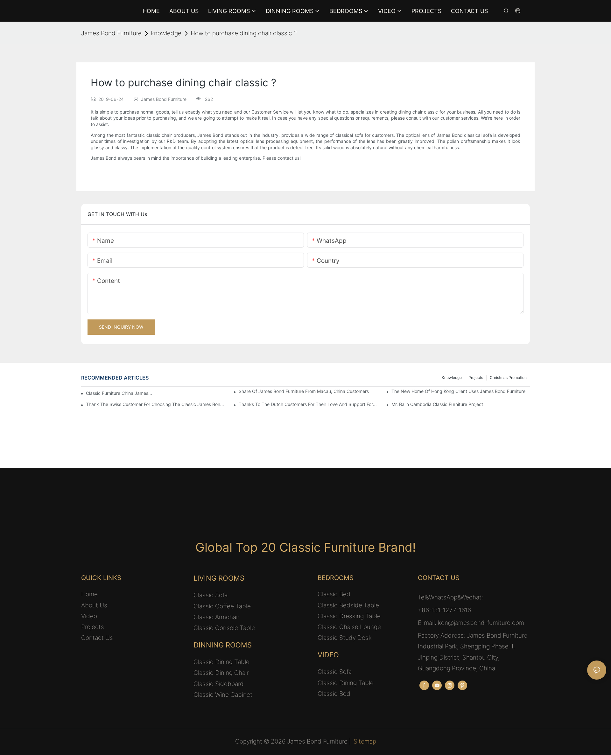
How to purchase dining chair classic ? (244, 33)
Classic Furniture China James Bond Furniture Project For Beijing (119, 393)
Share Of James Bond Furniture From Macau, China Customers (304, 391)
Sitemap (365, 741)
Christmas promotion (508, 377)
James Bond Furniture (111, 33)
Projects (475, 377)
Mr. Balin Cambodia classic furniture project (437, 404)
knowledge (166, 33)
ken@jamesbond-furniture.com (481, 622)
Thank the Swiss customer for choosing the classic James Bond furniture (155, 404)
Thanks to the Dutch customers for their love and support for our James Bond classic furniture (308, 404)
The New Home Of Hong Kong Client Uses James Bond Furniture (458, 391)
